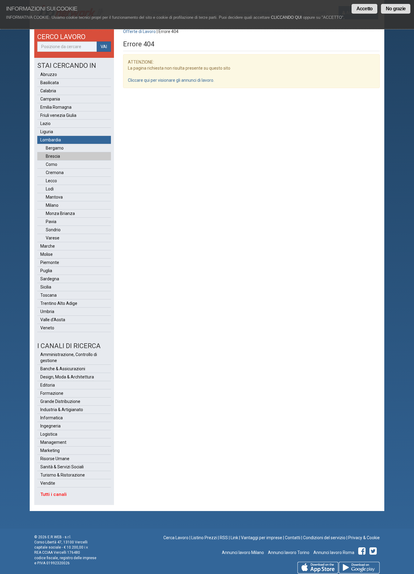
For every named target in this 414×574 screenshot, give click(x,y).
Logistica (48, 434)
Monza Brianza (60, 213)
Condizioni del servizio (324, 537)
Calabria (48, 90)
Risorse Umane (54, 458)
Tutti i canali (53, 494)
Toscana (48, 295)
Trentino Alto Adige (58, 303)
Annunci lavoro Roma (333, 552)
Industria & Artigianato (61, 409)
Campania (50, 99)
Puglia (46, 270)
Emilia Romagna (56, 107)
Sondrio (53, 229)
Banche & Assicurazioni (62, 368)
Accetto (364, 8)
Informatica (51, 417)
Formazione (51, 393)
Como (51, 164)
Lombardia (50, 139)
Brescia (53, 156)
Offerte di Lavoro (139, 31)
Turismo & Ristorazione (62, 475)
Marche (47, 246)
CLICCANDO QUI (286, 17)
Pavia (51, 221)
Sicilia (45, 287)
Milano (52, 205)
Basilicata (49, 82)
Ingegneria (50, 426)
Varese (52, 238)
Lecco (51, 180)
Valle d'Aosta (52, 319)
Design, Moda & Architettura (67, 376)
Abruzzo (48, 74)
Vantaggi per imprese (261, 537)
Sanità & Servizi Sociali (62, 466)
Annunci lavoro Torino (288, 552)
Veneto (47, 327)
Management (53, 442)
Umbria (47, 311)
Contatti (292, 537)
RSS (224, 537)
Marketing (50, 450)
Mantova (54, 197)
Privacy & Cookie (364, 537)
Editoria (47, 385)
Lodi (50, 188)
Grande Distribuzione (60, 401)
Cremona (55, 172)
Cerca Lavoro (176, 537)
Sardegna (49, 278)
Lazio (45, 123)
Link (234, 537)
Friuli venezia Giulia (58, 115)
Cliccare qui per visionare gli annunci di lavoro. (171, 80)
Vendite (47, 483)
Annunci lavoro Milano (243, 552)
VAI (104, 46)
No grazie (396, 8)
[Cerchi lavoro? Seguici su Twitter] (374, 552)
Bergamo (55, 148)
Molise (46, 254)
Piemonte (49, 262)
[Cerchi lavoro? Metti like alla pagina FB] (363, 552)
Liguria (46, 131)
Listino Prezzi (204, 537)
